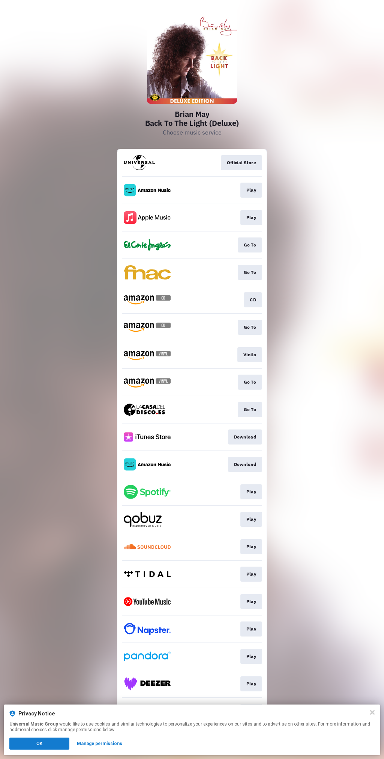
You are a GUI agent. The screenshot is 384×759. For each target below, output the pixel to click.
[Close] (372, 712)
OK (39, 743)
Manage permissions (99, 743)
